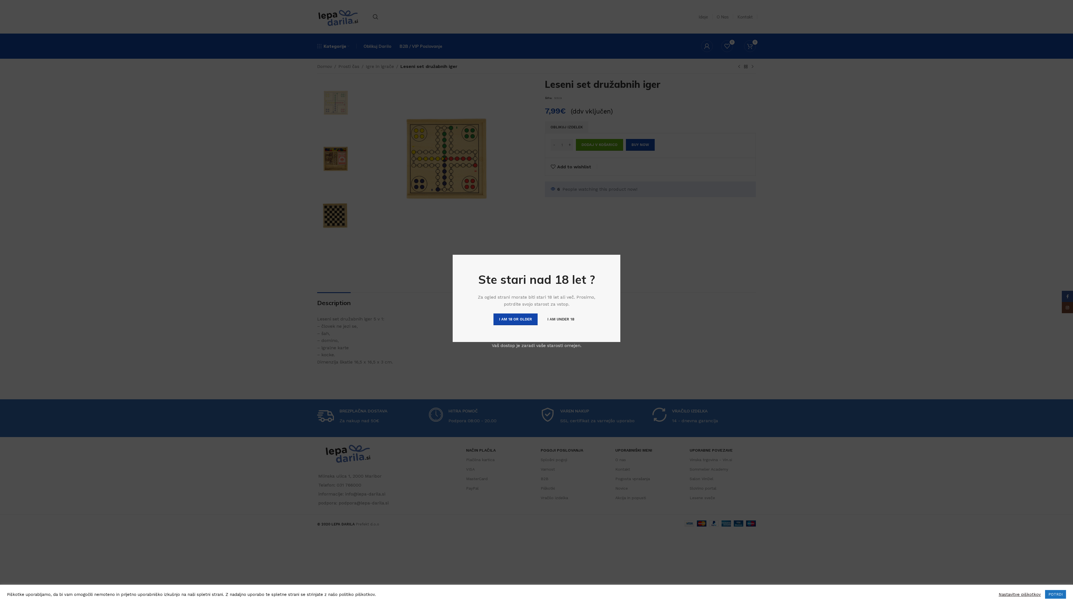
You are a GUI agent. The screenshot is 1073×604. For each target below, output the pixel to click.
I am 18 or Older (515, 319)
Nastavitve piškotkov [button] (1020, 594)
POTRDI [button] (1055, 594)
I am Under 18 (560, 319)
